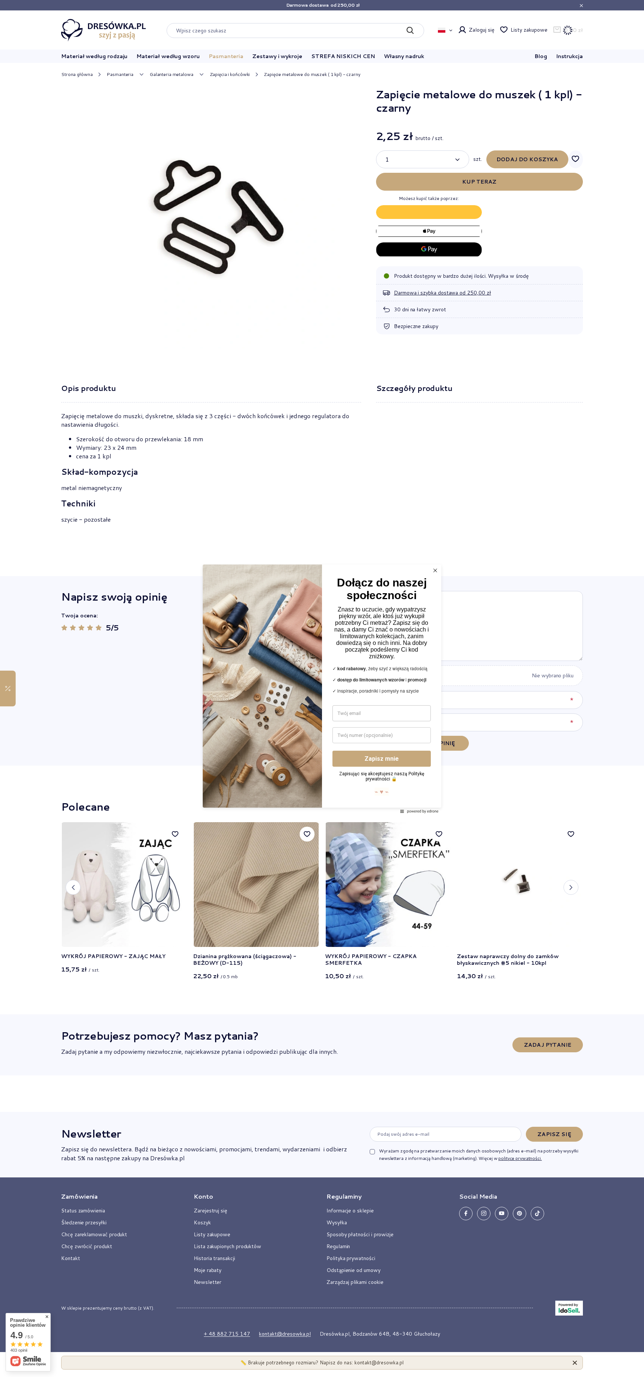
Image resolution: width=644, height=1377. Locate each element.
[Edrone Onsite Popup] (322, 688)
